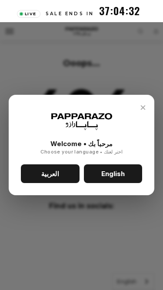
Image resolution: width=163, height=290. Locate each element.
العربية (50, 174)
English (113, 174)
